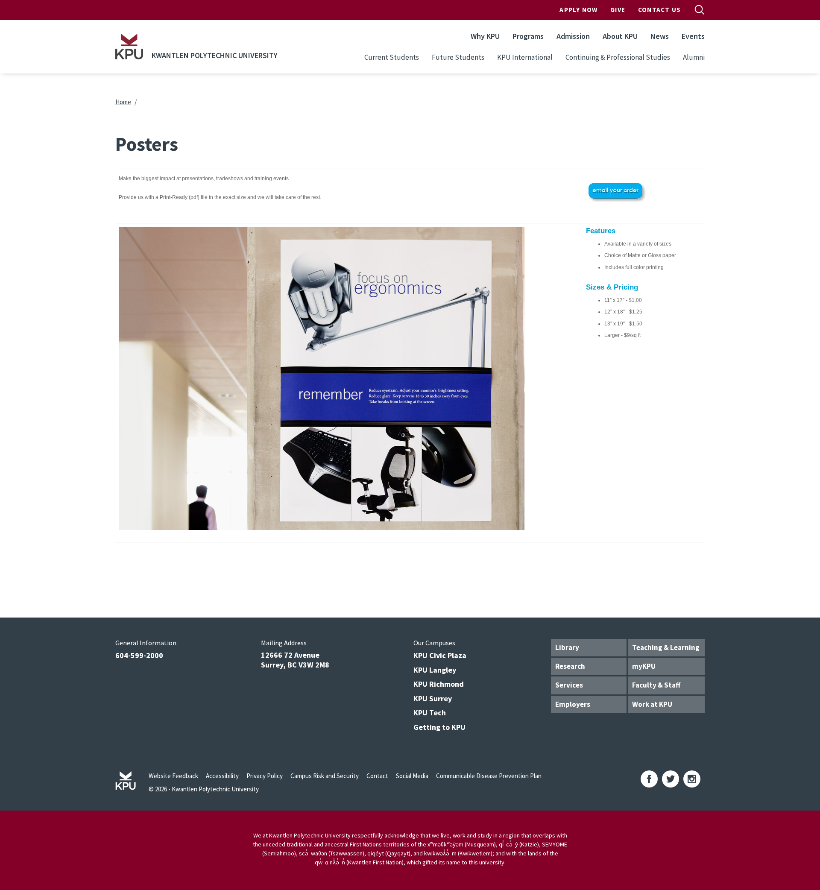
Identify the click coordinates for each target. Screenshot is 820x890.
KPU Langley (434, 670)
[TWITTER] (670, 779)
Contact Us (659, 10)
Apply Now (578, 10)
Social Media (412, 776)
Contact (377, 776)
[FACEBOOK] (649, 779)
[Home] (129, 46)
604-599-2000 (139, 655)
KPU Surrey (432, 698)
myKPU (644, 666)
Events (693, 36)
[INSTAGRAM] (691, 779)
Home (123, 102)
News (659, 36)
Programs (528, 36)
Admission (573, 36)
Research (570, 666)
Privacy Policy (264, 776)
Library (567, 647)
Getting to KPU (439, 727)
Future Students (458, 57)
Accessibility (222, 776)
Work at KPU (652, 704)
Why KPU (485, 36)
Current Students (391, 57)
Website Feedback (173, 776)
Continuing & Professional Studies (617, 57)
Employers (572, 704)
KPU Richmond (438, 684)
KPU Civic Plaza (439, 655)
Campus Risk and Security (324, 776)
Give (617, 10)
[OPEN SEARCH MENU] (699, 10)
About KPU (620, 36)
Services (569, 685)
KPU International (525, 57)
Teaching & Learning (666, 647)
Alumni (694, 57)
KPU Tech (429, 712)
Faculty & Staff (656, 685)
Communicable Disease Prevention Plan (489, 776)
